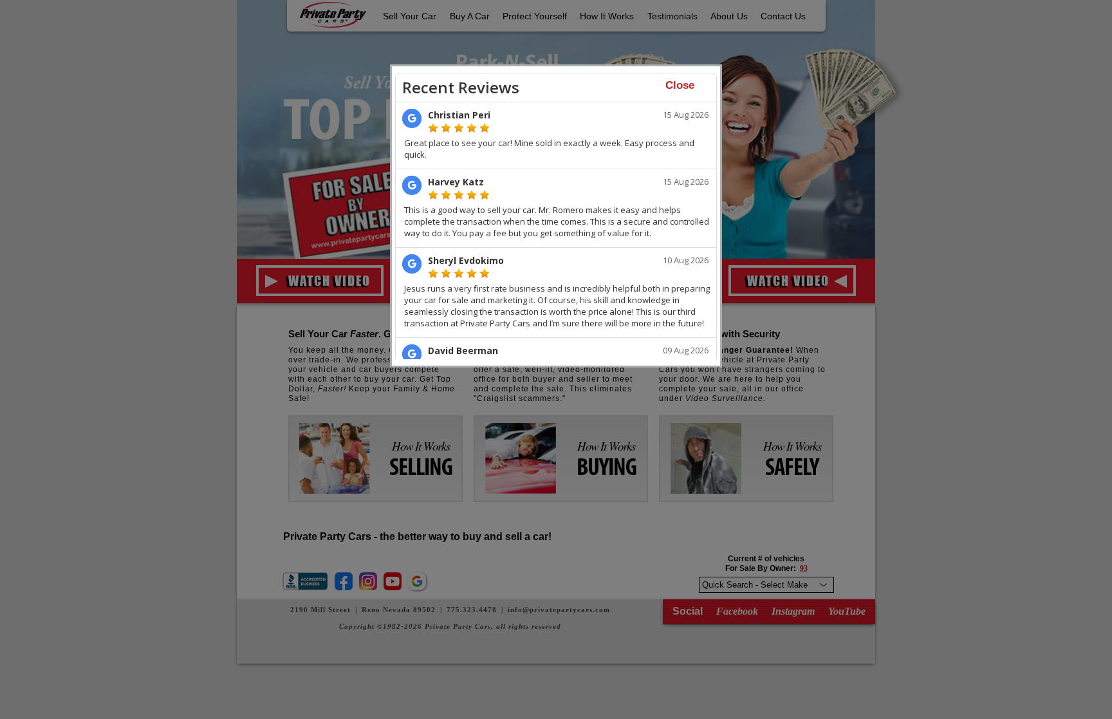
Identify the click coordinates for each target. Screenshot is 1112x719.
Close (679, 85)
